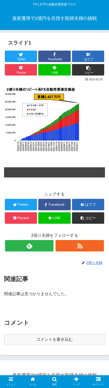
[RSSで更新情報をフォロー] (80, 245)
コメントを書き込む (54, 339)
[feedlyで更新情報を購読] (29, 245)
